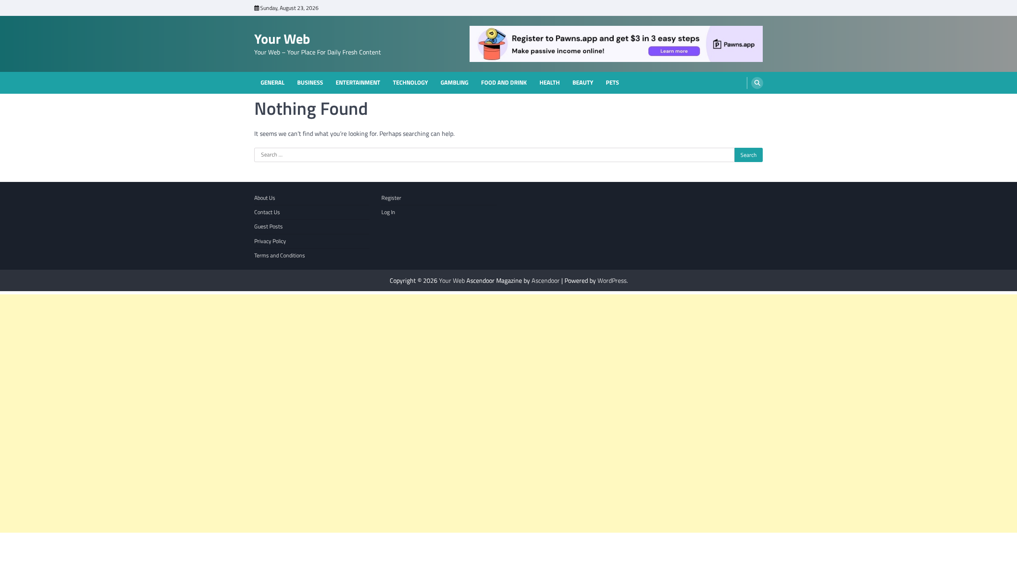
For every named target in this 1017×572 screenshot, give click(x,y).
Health (549, 82)
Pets (612, 82)
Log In (388, 212)
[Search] (757, 83)
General (272, 82)
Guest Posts (268, 226)
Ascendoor (546, 280)
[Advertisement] (238, 413)
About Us (264, 197)
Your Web (282, 39)
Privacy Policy (270, 241)
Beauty (582, 82)
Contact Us (267, 212)
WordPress (611, 280)
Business (310, 82)
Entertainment (358, 82)
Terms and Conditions (279, 255)
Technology (410, 82)
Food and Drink (504, 82)
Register (391, 197)
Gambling (454, 82)
